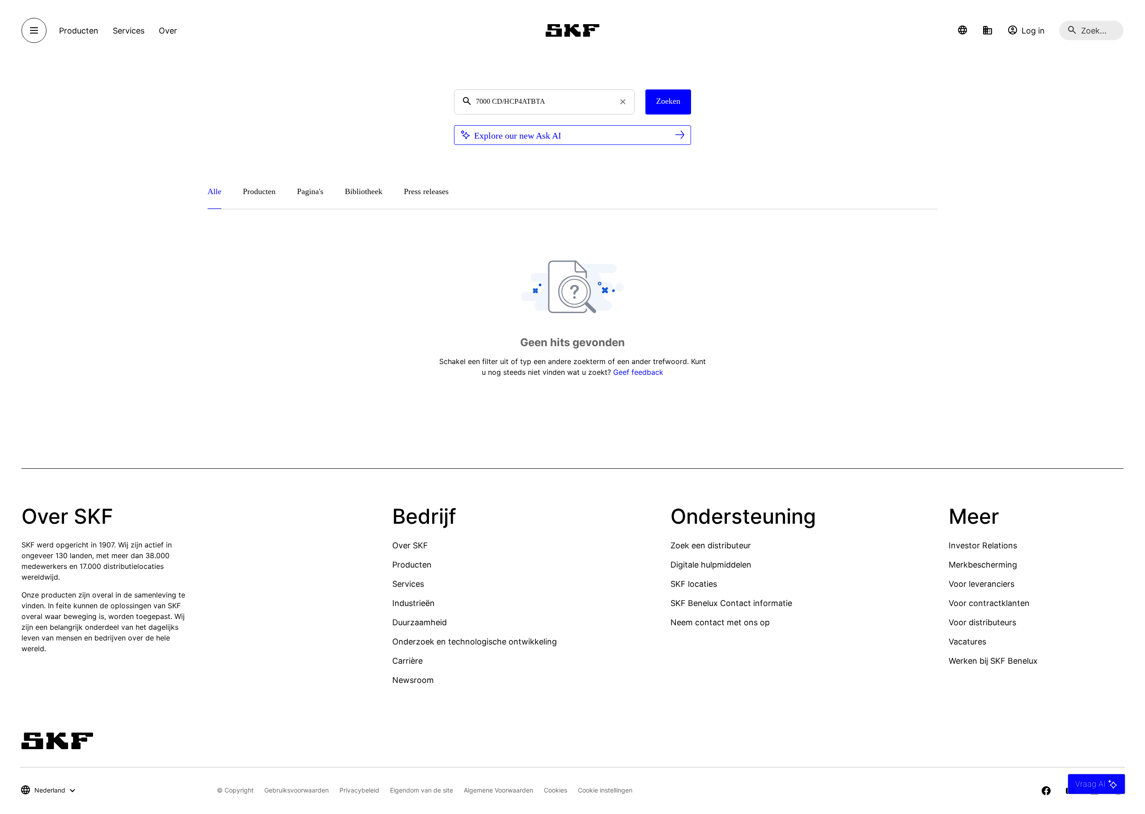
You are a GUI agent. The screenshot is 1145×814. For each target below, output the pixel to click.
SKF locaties (693, 584)
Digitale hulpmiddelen (710, 564)
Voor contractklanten (989, 603)
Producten (412, 564)
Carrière (407, 661)
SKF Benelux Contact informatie (731, 603)
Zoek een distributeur (710, 545)
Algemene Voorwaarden (498, 790)
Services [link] (128, 30)
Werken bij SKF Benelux (993, 661)
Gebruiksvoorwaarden (296, 790)
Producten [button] (78, 30)
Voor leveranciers (981, 584)
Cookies (555, 790)
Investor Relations (983, 545)
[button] (962, 30)
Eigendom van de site (421, 790)
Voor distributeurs (982, 622)
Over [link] (168, 30)
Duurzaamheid (419, 622)
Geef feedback (638, 372)
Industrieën (413, 603)
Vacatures (967, 641)
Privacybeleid (359, 790)
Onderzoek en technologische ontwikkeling (474, 641)
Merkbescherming (983, 564)
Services (408, 584)
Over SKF (410, 545)
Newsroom (413, 680)
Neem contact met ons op (720, 622)
